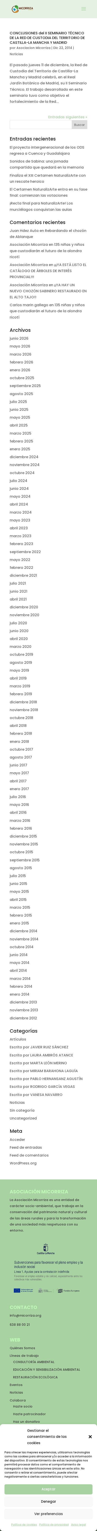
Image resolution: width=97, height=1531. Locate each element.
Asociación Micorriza (29, 244)
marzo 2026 (20, 354)
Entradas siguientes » (67, 117)
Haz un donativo (26, 1421)
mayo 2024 (20, 496)
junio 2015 (18, 883)
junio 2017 (18, 765)
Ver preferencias (48, 1513)
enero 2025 (20, 449)
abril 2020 (19, 638)
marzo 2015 (20, 907)
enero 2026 (20, 370)
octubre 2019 (21, 654)
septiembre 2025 (25, 385)
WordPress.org (23, 1163)
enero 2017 (19, 789)
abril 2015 (18, 899)
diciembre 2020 (24, 607)
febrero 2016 (21, 828)
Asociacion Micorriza (33, 48)
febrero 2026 (21, 362)
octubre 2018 (21, 717)
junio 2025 (19, 409)
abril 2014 (18, 970)
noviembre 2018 (24, 710)
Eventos (16, 1385)
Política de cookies (24, 1525)
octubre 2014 (21, 947)
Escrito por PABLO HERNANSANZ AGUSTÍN (46, 1078)
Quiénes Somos (22, 1348)
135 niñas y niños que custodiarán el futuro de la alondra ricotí (47, 250)
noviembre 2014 (24, 939)
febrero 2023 (21, 543)
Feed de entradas (26, 1147)
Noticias (16, 54)
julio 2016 (18, 796)
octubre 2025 (22, 378)
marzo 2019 (20, 686)
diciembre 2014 (23, 931)
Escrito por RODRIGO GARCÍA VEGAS (42, 1086)
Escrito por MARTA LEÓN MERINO (38, 1063)
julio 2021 (18, 583)
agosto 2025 (21, 393)
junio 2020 (19, 631)
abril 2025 (19, 425)
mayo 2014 (19, 962)
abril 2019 (18, 678)
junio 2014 (19, 954)
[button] (90, 1436)
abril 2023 (19, 528)
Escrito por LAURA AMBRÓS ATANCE (41, 1055)
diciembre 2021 (23, 575)
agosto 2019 (21, 662)
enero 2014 (19, 994)
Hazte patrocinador (29, 1414)
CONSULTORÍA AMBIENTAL (33, 1362)
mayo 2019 (19, 670)
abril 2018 (18, 725)
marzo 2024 (21, 512)
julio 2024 (18, 480)
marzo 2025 (20, 433)
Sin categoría (22, 1110)
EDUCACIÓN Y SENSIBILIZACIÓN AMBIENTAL (46, 1369)
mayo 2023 (20, 520)
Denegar (48, 1501)
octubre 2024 (22, 472)
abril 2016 (18, 812)
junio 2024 (19, 488)
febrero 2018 (21, 733)
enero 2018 (19, 741)
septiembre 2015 (25, 860)
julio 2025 (18, 401)
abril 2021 (18, 599)
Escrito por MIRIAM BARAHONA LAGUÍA (44, 1070)
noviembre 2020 (24, 615)
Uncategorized (23, 1118)
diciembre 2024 (24, 457)
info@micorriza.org (25, 1315)
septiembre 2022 (25, 551)
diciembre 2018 (23, 702)
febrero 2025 (21, 441)
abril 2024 (19, 504)
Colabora (18, 1400)
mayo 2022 (20, 559)
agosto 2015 (21, 868)
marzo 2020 (20, 646)
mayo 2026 (20, 346)
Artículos (18, 1039)
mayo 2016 (19, 804)
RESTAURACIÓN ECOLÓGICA (35, 1377)
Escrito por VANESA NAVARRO (36, 1094)
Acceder (17, 1139)
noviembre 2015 (24, 844)
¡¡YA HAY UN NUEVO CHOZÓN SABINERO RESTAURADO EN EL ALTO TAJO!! (48, 291)
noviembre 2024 (24, 464)
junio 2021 (18, 591)
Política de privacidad (54, 1525)
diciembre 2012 (23, 1018)
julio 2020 (18, 623)
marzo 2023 (20, 536)
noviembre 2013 (24, 1010)
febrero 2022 (21, 567)
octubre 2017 (21, 749)
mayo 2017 (19, 773)
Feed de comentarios (29, 1155)
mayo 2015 (19, 891)
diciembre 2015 (23, 836)
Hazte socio (22, 1406)
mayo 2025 (20, 417)
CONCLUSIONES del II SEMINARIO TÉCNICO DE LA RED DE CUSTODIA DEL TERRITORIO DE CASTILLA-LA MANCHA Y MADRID (47, 38)
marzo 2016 (20, 820)
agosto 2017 (21, 757)
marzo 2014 (20, 978)
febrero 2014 (21, 986)
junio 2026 (19, 338)
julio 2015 (18, 875)
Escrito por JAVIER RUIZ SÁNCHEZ (39, 1047)
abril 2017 (18, 781)
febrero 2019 (21, 694)
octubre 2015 (21, 852)
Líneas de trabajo (24, 1355)
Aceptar (48, 1489)
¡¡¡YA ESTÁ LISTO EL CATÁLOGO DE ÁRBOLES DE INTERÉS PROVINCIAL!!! (48, 270)
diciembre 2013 (23, 1002)
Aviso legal (78, 1525)
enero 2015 (19, 923)
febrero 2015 (21, 915)
